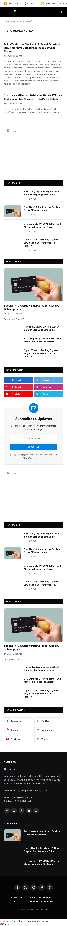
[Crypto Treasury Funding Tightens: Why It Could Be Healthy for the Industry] (12, 244)
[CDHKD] (33, 12)
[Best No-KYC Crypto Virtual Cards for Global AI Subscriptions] (12, 211)
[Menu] (5, 12)
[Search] (62, 12)
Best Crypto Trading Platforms (33, 902)
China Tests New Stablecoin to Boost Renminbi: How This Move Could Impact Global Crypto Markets (32, 48)
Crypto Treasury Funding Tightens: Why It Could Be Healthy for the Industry (41, 242)
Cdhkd (46, 909)
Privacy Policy (28, 458)
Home (14, 897)
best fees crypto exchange (36, 897)
